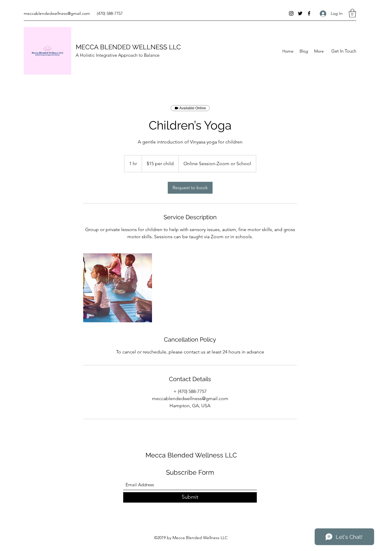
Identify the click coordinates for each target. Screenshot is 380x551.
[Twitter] (300, 13)
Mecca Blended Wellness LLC (191, 455)
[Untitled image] (117, 287)
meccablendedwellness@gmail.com (57, 13)
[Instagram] (291, 13)
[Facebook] (309, 13)
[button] (352, 13)
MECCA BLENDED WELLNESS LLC (128, 47)
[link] (190, 188)
